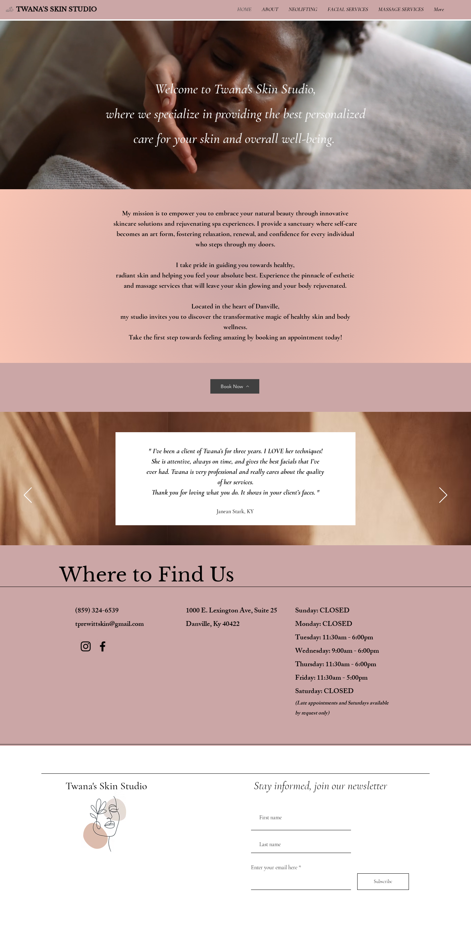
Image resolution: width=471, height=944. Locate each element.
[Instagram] (85, 646)
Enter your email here (274, 867)
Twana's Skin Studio (106, 786)
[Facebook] (102, 646)
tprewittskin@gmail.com (109, 625)
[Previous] (28, 495)
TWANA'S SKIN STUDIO (56, 9)
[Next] (443, 495)
